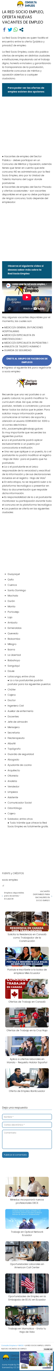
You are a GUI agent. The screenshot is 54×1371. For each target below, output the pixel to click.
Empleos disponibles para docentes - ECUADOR (14, 895)
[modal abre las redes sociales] (21, 29)
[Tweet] (10, 29)
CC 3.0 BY (17, 1367)
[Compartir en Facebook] (4, 29)
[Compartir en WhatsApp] (15, 29)
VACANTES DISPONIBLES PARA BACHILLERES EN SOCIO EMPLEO (41, 896)
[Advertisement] (27, 126)
